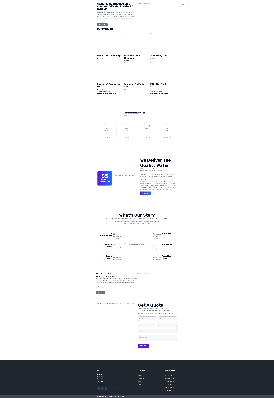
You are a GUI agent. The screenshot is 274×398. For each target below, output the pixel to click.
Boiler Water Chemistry (170, 378)
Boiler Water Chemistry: (109, 55)
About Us (157, 5)
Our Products (139, 5)
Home (129, 5)
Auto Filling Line (158, 55)
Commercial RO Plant (134, 113)
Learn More (145, 193)
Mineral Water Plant (107, 93)
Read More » (100, 58)
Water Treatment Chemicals (132, 56)
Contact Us (167, 5)
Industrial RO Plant (159, 93)
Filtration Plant (158, 84)
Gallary (148, 5)
